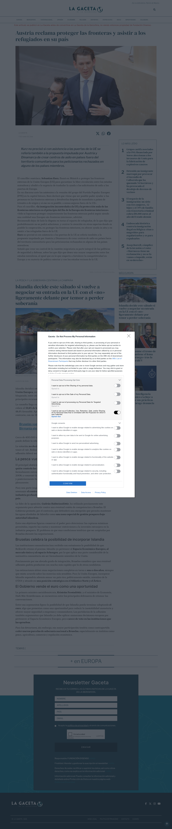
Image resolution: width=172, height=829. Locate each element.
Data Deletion (71, 492)
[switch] (117, 385)
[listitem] (86, 380)
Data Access (86, 492)
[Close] (129, 336)
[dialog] (86, 414)
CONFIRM (68, 483)
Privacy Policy (100, 492)
